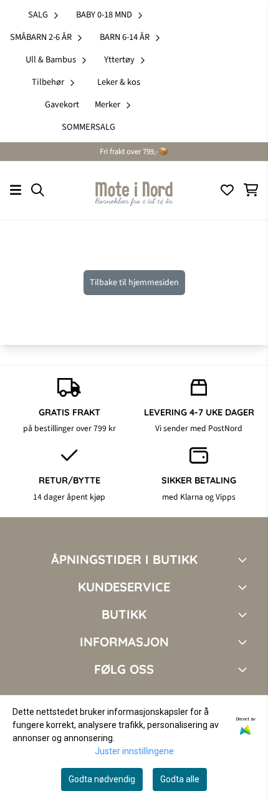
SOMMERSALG (88, 127)
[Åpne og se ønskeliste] (227, 189)
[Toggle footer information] (245, 560)
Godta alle (179, 779)
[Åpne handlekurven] (251, 189)
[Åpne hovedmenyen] (15, 189)
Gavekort (62, 104)
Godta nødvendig (102, 779)
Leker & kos (118, 82)
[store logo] (134, 190)
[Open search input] (37, 190)
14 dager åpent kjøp (69, 497)
